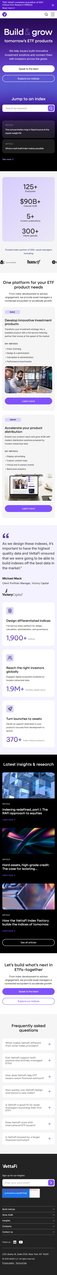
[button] (52, 14)
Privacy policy (8, 1263)
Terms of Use (21, 1263)
